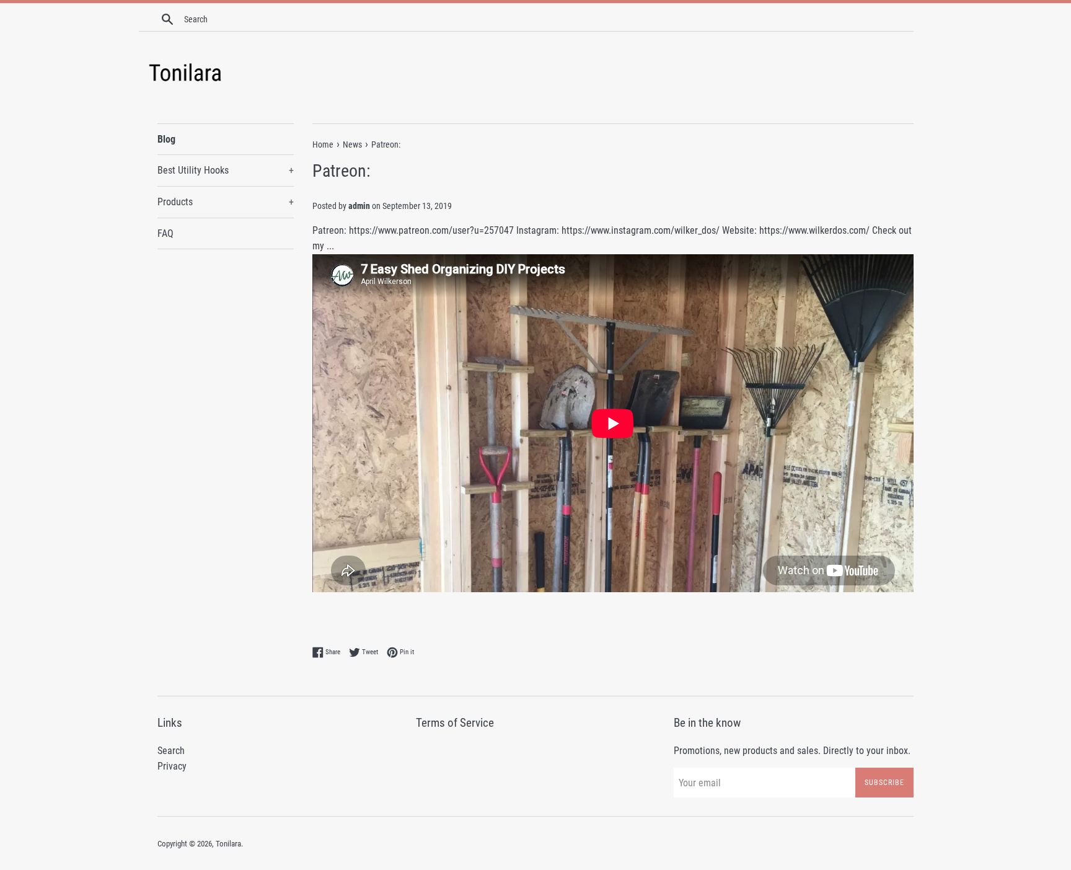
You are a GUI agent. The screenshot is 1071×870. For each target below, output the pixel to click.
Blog (166, 139)
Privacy (172, 766)
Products (225, 202)
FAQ (165, 233)
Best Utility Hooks (225, 170)
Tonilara (228, 843)
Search (171, 751)
